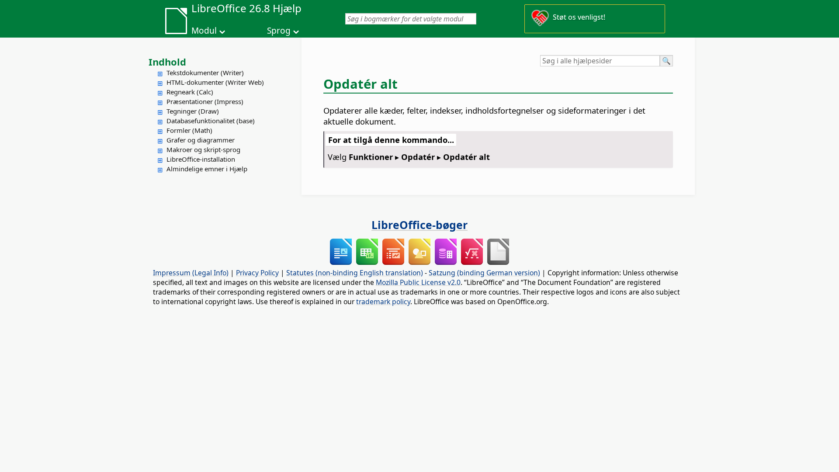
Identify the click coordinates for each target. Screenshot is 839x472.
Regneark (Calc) (189, 91)
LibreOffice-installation (200, 159)
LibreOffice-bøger (419, 224)
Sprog (279, 30)
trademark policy (383, 301)
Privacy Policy (257, 273)
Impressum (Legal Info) (191, 273)
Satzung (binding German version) (484, 273)
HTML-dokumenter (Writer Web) (215, 82)
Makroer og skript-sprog (203, 149)
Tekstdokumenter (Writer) (205, 72)
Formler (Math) (189, 130)
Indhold (167, 61)
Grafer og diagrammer (200, 139)
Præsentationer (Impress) (204, 101)
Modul (204, 30)
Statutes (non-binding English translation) (354, 273)
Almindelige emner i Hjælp (206, 168)
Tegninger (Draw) (192, 111)
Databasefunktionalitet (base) (210, 120)
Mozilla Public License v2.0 (418, 282)
